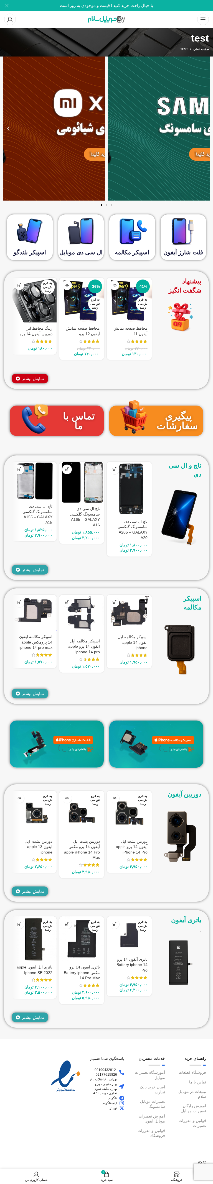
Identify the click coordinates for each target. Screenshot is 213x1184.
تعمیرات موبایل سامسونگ (152, 1104)
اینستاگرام (110, 1103)
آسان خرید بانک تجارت (152, 1089)
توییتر (113, 1108)
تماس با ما (79, 421)
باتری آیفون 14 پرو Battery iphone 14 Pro (132, 964)
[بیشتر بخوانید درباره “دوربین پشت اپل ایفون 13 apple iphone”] (19, 798)
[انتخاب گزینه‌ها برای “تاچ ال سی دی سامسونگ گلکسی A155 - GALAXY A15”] (19, 469)
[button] (204, 128)
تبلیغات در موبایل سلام (192, 1094)
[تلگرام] (121, 1098)
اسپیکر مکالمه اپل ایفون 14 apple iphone (133, 642)
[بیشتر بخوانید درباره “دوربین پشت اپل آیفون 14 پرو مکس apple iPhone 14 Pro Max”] (67, 798)
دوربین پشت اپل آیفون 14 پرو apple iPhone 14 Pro (132, 846)
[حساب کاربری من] (10, 19)
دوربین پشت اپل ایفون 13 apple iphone (38, 846)
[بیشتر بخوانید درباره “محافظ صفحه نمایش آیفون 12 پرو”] (67, 285)
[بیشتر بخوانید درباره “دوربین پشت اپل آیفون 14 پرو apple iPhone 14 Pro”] (114, 798)
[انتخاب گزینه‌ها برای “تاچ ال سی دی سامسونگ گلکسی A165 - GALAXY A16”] (67, 469)
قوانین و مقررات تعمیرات (192, 1123)
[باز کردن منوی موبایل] (203, 19)
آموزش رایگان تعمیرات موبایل (193, 1108)
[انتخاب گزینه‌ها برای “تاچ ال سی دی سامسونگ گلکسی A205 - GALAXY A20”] (114, 469)
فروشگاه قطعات (192, 1072)
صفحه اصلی (201, 49)
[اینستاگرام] (121, 1103)
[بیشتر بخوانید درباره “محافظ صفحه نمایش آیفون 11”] (114, 285)
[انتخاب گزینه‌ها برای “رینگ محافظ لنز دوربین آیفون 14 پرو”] (19, 285)
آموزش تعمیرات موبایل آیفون (152, 1118)
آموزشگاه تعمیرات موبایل (150, 1075)
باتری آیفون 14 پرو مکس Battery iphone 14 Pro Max (82, 972)
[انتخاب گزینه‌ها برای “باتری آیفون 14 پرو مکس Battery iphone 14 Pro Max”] (67, 924)
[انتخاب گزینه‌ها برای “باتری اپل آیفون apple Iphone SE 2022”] (19, 924)
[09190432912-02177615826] (121, 1072)
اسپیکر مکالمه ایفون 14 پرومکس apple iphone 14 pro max (35, 642)
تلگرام (112, 1098)
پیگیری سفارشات (177, 421)
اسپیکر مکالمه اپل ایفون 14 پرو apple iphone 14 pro (84, 646)
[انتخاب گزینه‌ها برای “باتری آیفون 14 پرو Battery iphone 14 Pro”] (114, 924)
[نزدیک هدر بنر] (7, 5)
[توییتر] (121, 1108)
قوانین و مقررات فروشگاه (151, 1133)
